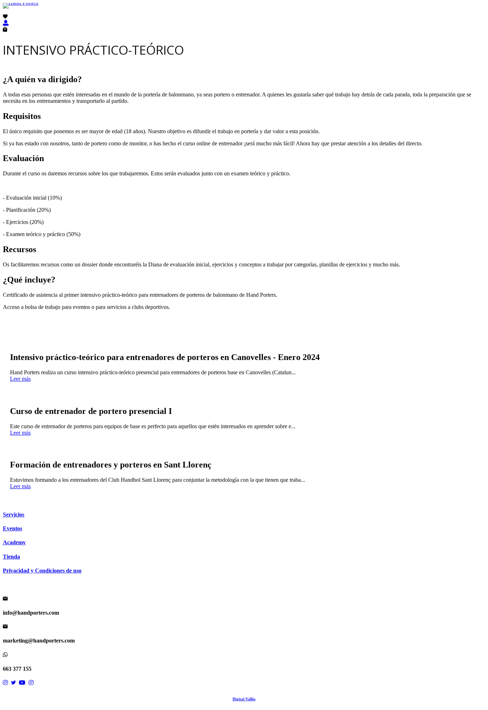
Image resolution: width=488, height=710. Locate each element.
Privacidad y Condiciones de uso (42, 571)
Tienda (255, 11)
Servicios (226, 11)
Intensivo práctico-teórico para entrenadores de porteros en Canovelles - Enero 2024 (165, 357)
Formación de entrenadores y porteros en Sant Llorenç (110, 464)
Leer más (20, 379)
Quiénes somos (263, 11)
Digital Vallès (244, 699)
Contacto (270, 11)
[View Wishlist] (5, 16)
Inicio (216, 11)
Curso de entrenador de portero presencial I (91, 411)
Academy (247, 11)
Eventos (237, 11)
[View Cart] (5, 29)
